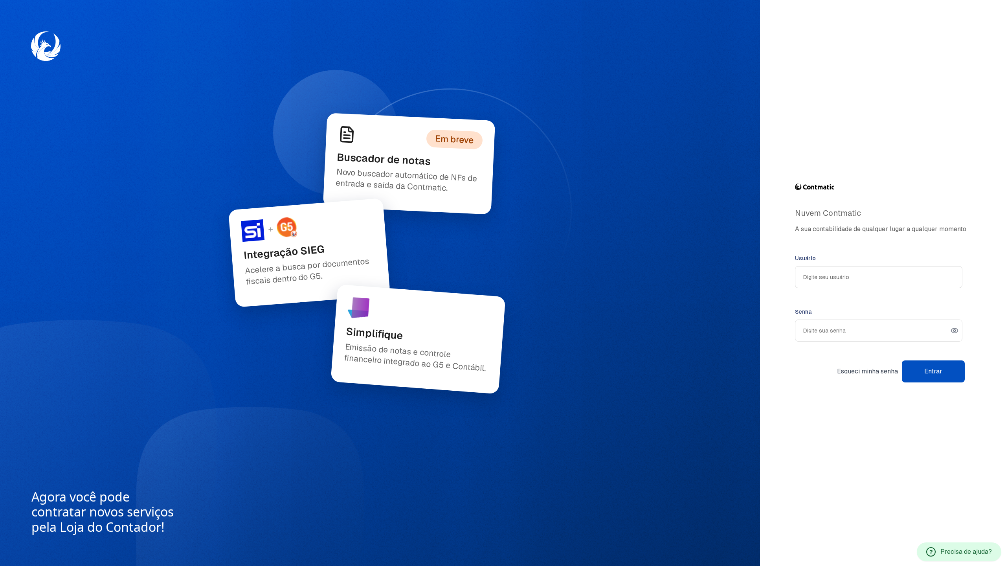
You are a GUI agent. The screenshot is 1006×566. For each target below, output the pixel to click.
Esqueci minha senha (867, 371)
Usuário (805, 258)
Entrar (933, 371)
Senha (803, 311)
